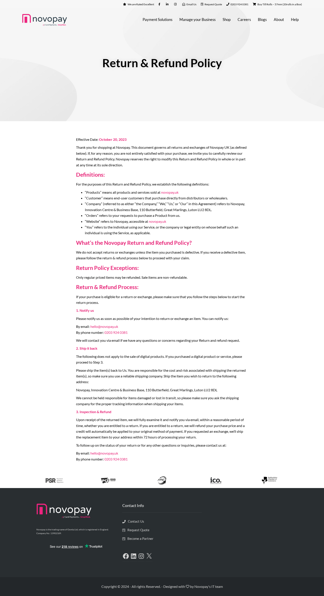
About (279, 19)
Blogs (262, 19)
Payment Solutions (157, 19)
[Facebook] (125, 556)
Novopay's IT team (208, 586)
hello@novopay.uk (104, 326)
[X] (149, 556)
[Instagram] (141, 556)
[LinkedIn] (133, 556)
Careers (244, 19)
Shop (227, 19)
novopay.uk (170, 192)
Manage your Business (197, 19)
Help (295, 19)
